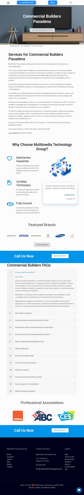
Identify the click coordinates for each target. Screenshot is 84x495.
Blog (8, 462)
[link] (8, 2)
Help (66, 454)
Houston (32, 488)
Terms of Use (69, 457)
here (48, 129)
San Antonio (45, 488)
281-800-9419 (40, 465)
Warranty (68, 462)
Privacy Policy (69, 459)
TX (21, 46)
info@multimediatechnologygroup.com (49, 469)
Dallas (38, 488)
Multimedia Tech (14, 46)
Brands (9, 464)
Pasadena (27, 46)
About (9, 454)
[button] (42, 289)
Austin (53, 488)
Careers (9, 459)
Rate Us (67, 464)
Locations (10, 457)
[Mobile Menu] (71, 2)
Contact (9, 467)
